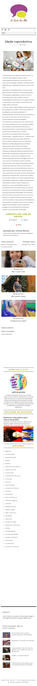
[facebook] (2, 29)
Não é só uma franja (18, 272)
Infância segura (11, 500)
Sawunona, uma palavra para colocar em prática (16, 419)
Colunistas (9, 473)
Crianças (8, 479)
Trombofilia (9, 543)
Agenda (8, 451)
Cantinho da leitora (12, 466)
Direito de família (12, 488)
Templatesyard (28, 680)
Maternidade (10, 509)
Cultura (8, 482)
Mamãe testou (10, 506)
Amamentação (10, 457)
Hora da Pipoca (11, 497)
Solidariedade (10, 531)
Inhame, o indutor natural (20, 655)
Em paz (8, 491)
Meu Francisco (10, 513)
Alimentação (10, 454)
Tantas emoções (11, 537)
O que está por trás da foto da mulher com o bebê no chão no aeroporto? (22, 649)
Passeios (8, 519)
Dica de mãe (10, 485)
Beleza (7, 463)
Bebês (7, 460)
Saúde (7, 528)
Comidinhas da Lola (12, 476)
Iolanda (8, 503)
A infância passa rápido (18, 321)
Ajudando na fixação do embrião (23, 640)
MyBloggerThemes (20, 682)
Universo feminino (12, 546)
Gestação (8, 494)
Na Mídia (8, 516)
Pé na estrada (10, 522)
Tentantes (14, 44)
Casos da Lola (10, 470)
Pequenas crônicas (12, 525)
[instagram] (8, 29)
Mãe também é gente (18, 296)
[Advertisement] (18, 561)
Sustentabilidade (11, 534)
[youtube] (5, 29)
